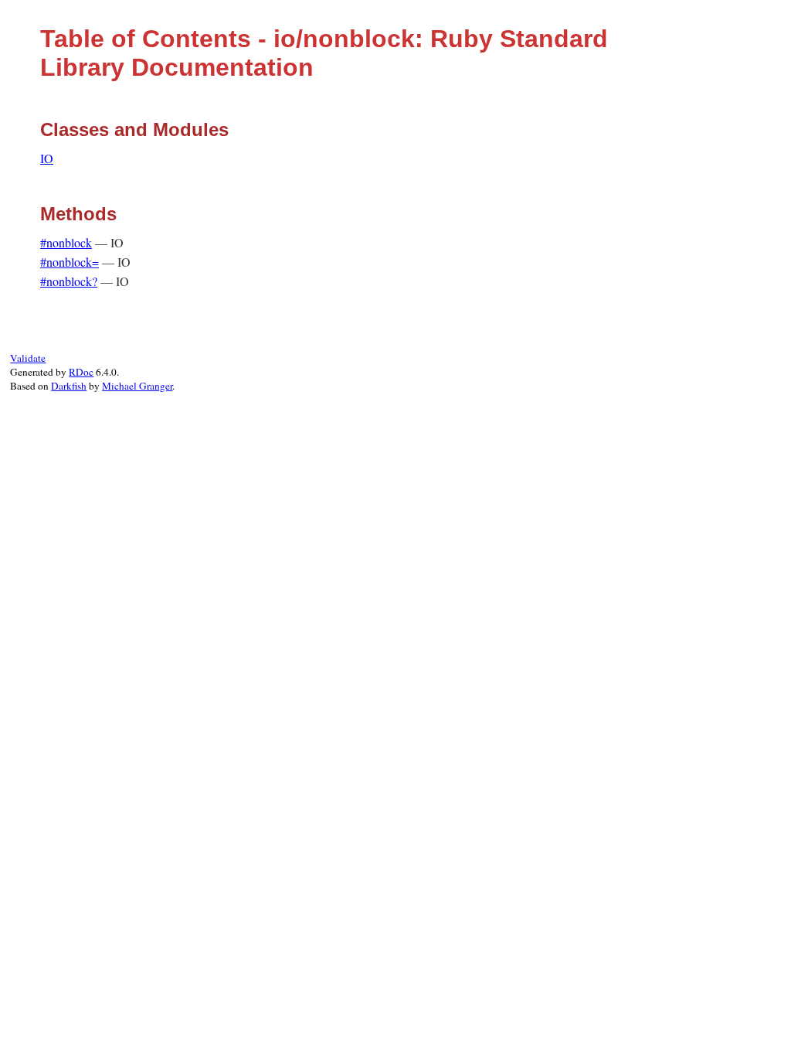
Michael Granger (137, 386)
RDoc (81, 372)
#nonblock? (68, 281)
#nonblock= (69, 262)
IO (46, 158)
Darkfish (69, 386)
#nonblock (66, 242)
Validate (28, 358)
